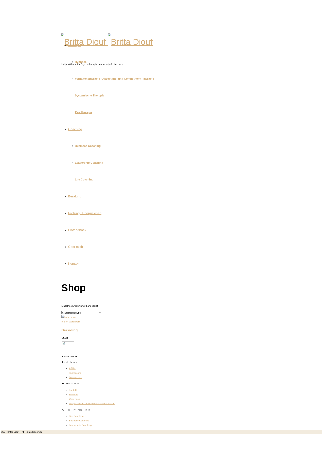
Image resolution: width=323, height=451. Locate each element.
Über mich (75, 247)
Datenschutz (75, 377)
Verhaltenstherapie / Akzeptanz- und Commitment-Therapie (114, 78)
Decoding (69, 330)
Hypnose (80, 62)
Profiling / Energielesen (84, 213)
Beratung (74, 196)
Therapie (74, 45)
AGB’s (72, 368)
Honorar (73, 394)
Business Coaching (88, 146)
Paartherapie (83, 112)
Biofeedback (77, 230)
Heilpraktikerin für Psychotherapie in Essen (92, 403)
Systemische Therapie (89, 95)
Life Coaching (84, 179)
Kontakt (73, 263)
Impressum (75, 373)
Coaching (75, 129)
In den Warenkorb (70, 321)
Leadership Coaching (89, 162)
